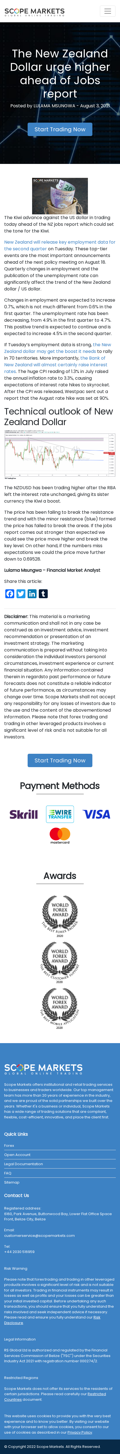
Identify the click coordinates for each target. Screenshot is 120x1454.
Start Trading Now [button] (60, 129)
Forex (9, 1145)
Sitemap (12, 1182)
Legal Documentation (23, 1164)
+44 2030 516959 (19, 1251)
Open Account (17, 1154)
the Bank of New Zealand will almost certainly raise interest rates (55, 365)
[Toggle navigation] (108, 11)
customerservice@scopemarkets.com (39, 1235)
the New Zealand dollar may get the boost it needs (57, 348)
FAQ (7, 1173)
